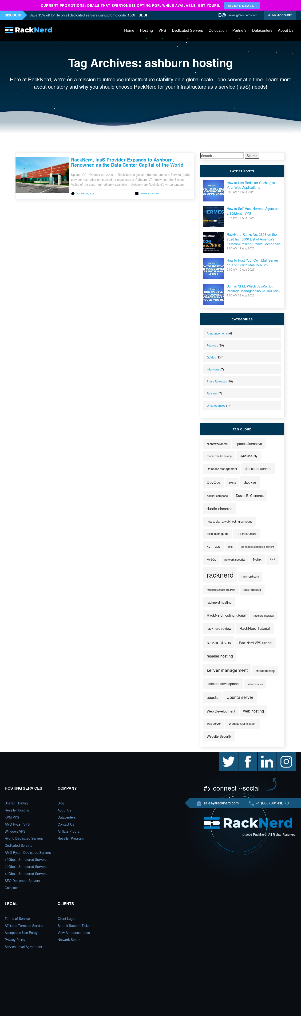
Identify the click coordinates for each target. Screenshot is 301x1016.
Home (129, 30)
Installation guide (218, 534)
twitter (223, 754)
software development (223, 683)
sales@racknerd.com (242, 15)
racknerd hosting (219, 602)
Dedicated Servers (187, 30)
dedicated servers (258, 468)
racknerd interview (263, 615)
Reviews (212, 393)
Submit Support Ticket (74, 925)
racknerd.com (250, 576)
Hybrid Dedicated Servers (24, 838)
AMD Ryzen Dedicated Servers (28, 852)
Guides (211, 357)
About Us (285, 30)
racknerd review (219, 628)
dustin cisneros (219, 508)
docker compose (217, 496)
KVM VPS (12, 817)
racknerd (220, 574)
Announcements (217, 333)
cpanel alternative (249, 443)
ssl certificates (255, 684)
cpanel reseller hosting (219, 456)
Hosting (146, 30)
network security (234, 559)
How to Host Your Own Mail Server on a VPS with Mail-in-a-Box (252, 262)
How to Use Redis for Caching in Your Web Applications (251, 185)
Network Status (69, 939)
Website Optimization (242, 723)
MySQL (211, 559)
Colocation (218, 30)
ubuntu (212, 697)
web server (214, 723)
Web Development (221, 711)
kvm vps (213, 546)
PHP (272, 559)
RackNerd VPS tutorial (255, 642)
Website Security (219, 736)
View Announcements (74, 932)
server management (227, 670)
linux (230, 546)
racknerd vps (219, 642)
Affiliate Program (70, 831)
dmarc (232, 482)
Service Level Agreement (23, 946)
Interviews (213, 369)
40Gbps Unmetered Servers (26, 873)
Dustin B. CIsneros (250, 495)
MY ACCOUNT (282, 15)
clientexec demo (217, 444)
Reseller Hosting (17, 810)
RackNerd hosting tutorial (226, 615)
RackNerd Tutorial (254, 628)
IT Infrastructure (247, 534)
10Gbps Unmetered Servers (26, 859)
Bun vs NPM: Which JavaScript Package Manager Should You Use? (254, 288)
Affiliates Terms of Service (24, 925)
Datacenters (262, 30)
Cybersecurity (248, 456)
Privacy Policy (15, 939)
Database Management (222, 469)
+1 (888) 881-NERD (272, 803)
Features (212, 345)
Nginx (257, 559)
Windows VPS (15, 831)
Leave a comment (149, 193)
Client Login (66, 918)
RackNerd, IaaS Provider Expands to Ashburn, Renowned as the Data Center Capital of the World (127, 162)
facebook (245, 754)
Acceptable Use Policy (21, 932)
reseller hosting (220, 656)
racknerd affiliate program (221, 589)
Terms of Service (17, 918)
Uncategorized (216, 405)
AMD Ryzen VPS (17, 824)
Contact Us (66, 824)
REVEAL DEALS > (242, 6)
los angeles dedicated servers (257, 546)
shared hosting (265, 671)
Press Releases (217, 381)
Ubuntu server (239, 697)
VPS (162, 30)
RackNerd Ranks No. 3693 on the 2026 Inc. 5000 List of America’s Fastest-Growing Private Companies (254, 239)
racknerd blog (252, 589)
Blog (61, 803)
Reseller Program (71, 838)
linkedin (263, 754)
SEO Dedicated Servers (22, 880)
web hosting (253, 711)
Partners (239, 30)
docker (250, 482)
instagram (284, 754)
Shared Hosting (16, 803)
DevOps (214, 482)
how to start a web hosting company (229, 521)
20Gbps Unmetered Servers (26, 866)
